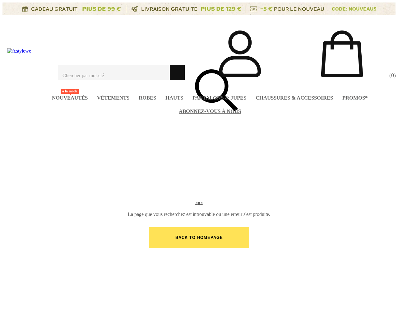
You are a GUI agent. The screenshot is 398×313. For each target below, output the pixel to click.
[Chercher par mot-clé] (114, 72)
